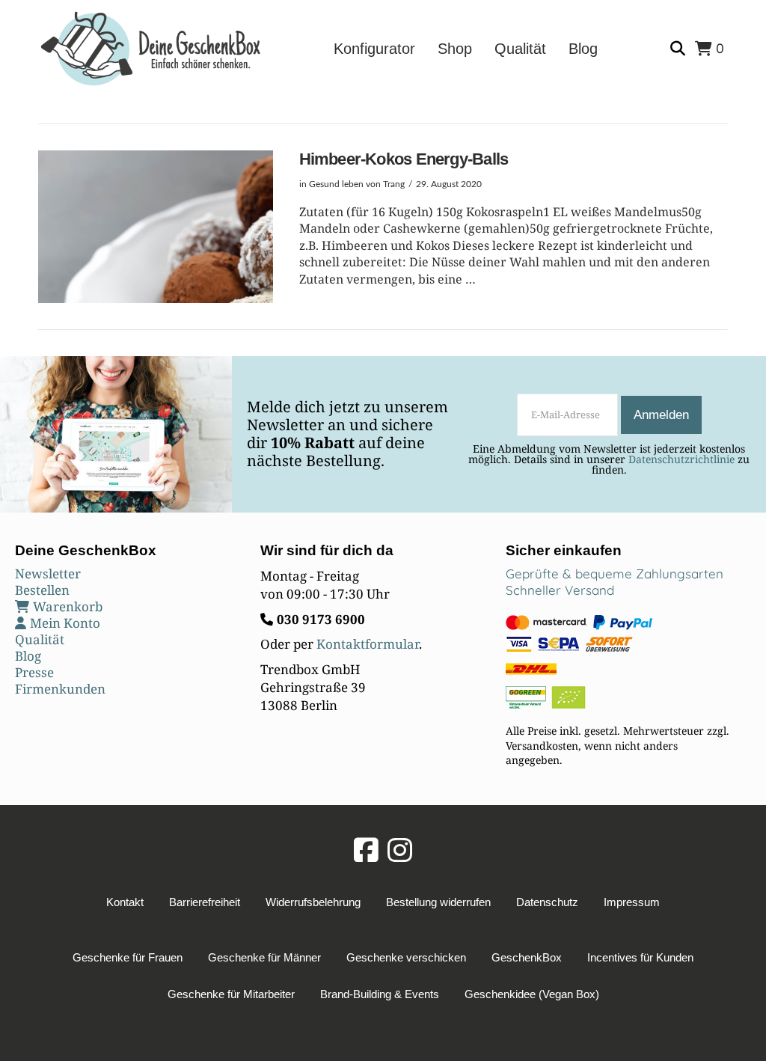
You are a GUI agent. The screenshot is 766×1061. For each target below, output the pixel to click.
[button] (680, 49)
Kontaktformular (367, 643)
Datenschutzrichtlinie (681, 459)
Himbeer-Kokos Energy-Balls (404, 159)
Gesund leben (336, 184)
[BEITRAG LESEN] (155, 226)
